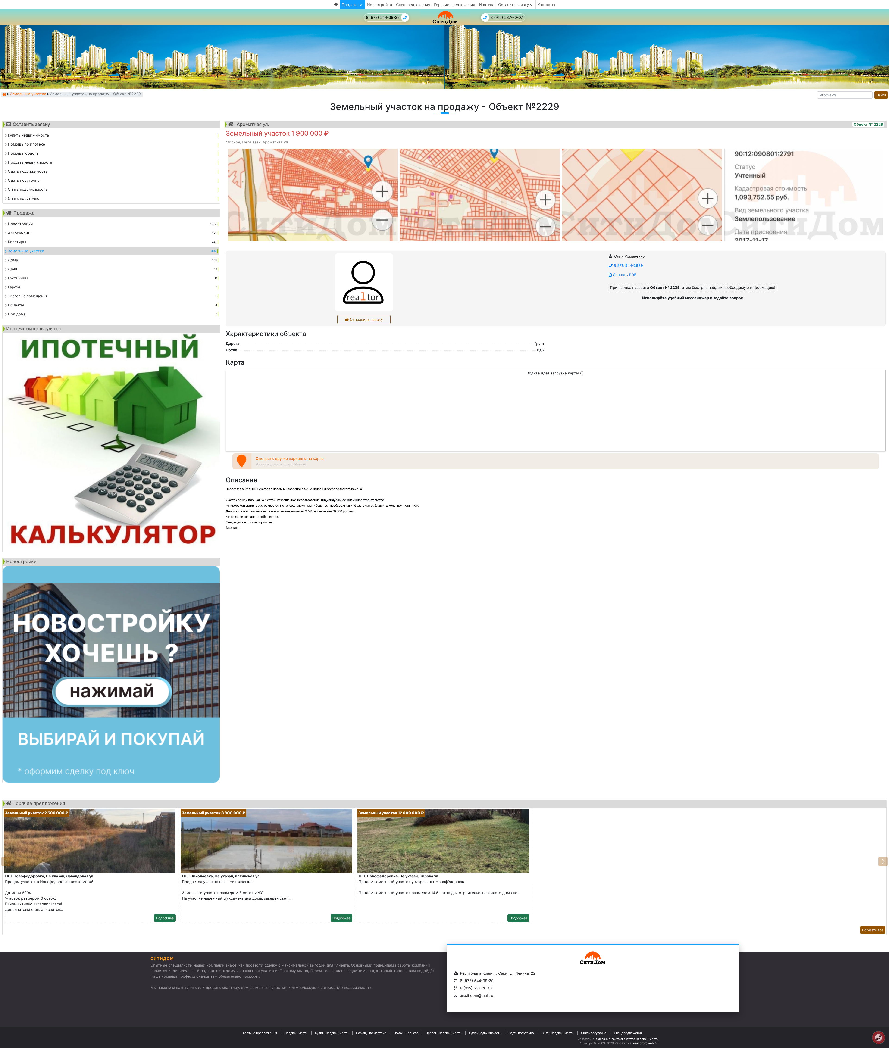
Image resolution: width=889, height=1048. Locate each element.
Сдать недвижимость (485, 1033)
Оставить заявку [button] (514, 4)
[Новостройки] (111, 674)
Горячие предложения (454, 4)
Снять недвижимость (557, 1033)
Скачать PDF (624, 274)
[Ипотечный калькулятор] (111, 442)
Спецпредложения (413, 4)
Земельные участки (28, 94)
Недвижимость (296, 1033)
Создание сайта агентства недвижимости (627, 1039)
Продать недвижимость (443, 1033)
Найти (881, 95)
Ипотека (486, 4)
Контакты (546, 4)
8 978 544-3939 (628, 265)
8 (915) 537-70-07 (507, 17)
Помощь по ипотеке (371, 1033)
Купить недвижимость (331, 1033)
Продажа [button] (351, 4)
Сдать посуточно (521, 1033)
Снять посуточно (593, 1033)
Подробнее (165, 918)
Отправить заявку (366, 319)
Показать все (872, 930)
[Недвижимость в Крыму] (4, 94)
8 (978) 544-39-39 (383, 17)
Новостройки (379, 4)
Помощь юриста (406, 1033)
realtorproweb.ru (645, 1043)
